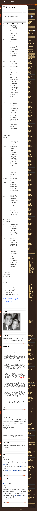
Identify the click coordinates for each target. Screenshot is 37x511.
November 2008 (30, 234)
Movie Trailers (30, 392)
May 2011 (30, 209)
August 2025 (30, 67)
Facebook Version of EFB (31, 358)
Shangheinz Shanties (31, 429)
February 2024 (30, 82)
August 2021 (30, 107)
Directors (30, 349)
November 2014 (30, 174)
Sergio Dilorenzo (31, 320)
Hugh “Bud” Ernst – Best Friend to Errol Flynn (13, 23)
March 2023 (30, 91)
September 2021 (30, 106)
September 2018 (30, 136)
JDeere (30, 298)
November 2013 (30, 184)
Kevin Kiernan (31, 302)
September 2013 (30, 186)
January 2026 (30, 63)
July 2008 (30, 237)
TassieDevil (31, 322)
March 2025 (30, 71)
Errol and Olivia (30, 464)
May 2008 (30, 239)
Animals (30, 256)
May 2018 (30, 139)
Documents (30, 351)
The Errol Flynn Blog (7, 1)
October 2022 (30, 95)
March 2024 (30, 81)
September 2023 (30, 86)
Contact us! (30, 22)
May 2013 (30, 189)
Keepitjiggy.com (30, 478)
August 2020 (30, 117)
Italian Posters (31, 416)
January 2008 (30, 242)
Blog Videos (30, 334)
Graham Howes (31, 292)
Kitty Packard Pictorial (31, 479)
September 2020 (30, 116)
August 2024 (30, 77)
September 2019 (30, 126)
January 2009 (30, 232)
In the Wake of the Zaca (31, 477)
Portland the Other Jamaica (9, 7)
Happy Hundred (30, 41)
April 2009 (30, 230)
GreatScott (31, 293)
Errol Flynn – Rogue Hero (31, 466)
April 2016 (30, 160)
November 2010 (30, 214)
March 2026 (30, 61)
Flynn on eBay (30, 368)
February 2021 (30, 112)
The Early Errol (30, 434)
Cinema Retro (30, 455)
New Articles (30, 394)
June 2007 (30, 248)
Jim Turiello (31, 299)
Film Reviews (30, 363)
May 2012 (30, 199)
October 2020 (30, 115)
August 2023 (30, 87)
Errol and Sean (6, 311)
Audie (30, 265)
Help (29, 23)
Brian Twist (31, 273)
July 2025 (30, 68)
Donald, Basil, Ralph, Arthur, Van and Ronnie (13, 412)
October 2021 (30, 105)
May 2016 (30, 159)
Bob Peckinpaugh (32, 269)
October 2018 (30, 135)
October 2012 (30, 195)
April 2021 (30, 110)
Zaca (29, 440)
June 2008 (30, 238)
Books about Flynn (6, 343)
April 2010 (30, 220)
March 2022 (30, 101)
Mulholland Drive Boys (31, 393)
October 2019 (30, 125)
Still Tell (33, 32)
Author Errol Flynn (31, 258)
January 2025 (30, 73)
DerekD (30, 285)
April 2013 (30, 190)
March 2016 (30, 161)
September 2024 (30, 76)
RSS (36, 5)
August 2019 (30, 127)
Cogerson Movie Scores (31, 456)
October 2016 (30, 155)
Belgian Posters (31, 403)
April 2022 (30, 100)
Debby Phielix (31, 282)
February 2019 (30, 132)
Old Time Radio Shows (31, 398)
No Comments (24, 409)
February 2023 (30, 92)
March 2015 (30, 171)
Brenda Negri (31, 272)
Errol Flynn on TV (31, 354)
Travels (30, 437)
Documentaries (30, 350)
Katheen (31, 301)
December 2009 (30, 223)
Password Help (30, 400)
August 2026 (30, 58)
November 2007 (30, 244)
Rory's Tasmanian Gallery (31, 428)
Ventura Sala (31, 331)
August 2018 (30, 137)
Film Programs (30, 362)
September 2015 (30, 166)
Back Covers (32, 406)
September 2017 (30, 146)
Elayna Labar (31, 288)
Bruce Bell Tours (30, 452)
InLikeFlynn (31, 296)
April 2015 (30, 170)
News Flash (31, 417)
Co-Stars (6, 409)
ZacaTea (30, 501)
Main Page (9, 343)
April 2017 (30, 150)
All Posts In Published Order (31, 55)
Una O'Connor (6, 346)
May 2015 (30, 169)
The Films (32, 326)
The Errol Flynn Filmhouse (32, 494)
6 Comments (24, 343)
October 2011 (30, 205)
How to (29, 378)
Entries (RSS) (17, 509)
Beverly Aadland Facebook (32, 450)
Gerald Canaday (31, 291)
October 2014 (30, 175)
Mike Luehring (30, 391)
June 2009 (30, 228)
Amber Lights (31, 263)
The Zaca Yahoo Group (31, 497)
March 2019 (30, 131)
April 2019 (30, 130)
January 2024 (30, 83)
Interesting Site (6, 14)
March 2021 (30, 111)
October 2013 (30, 185)
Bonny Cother (31, 271)
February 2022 (30, 102)
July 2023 (30, 88)
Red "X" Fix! (30, 425)
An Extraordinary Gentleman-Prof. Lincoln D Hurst (32, 445)
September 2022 (30, 96)
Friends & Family (8, 475)
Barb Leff (31, 266)
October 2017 (30, 145)
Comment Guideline (31, 345)
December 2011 (30, 203)
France (31, 407)
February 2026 (30, 62)
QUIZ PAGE (30, 423)
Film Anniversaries (31, 359)
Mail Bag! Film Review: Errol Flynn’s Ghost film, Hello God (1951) (31, 46)
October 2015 (30, 165)
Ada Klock (31, 261)
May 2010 (30, 219)
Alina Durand (31, 262)
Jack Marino (31, 297)
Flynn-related (30, 369)
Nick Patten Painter (31, 483)
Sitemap (31, 21)
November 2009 (30, 224)
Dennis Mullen (31, 284)
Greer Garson (6, 442)
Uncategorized (30, 438)
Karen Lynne (31, 300)
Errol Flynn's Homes (31, 355)
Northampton (30, 397)
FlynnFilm (31, 290)
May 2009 (30, 229)
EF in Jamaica (31, 404)
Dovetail (31, 287)
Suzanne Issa (31, 321)
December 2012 (30, 193)
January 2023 (30, 93)
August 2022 (30, 97)
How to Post (30, 381)
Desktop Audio (30, 348)
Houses (30, 377)
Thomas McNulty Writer (31, 498)
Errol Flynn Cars (30, 353)
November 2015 (30, 164)
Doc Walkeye (31, 286)
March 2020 (30, 121)
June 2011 (30, 208)
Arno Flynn (31, 264)
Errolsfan (31, 289)
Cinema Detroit (30, 454)
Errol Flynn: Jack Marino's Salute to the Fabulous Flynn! (31, 470)
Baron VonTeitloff (31, 267)
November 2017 (30, 144)
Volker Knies (31, 332)
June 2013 (30, 188)
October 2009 (30, 225)
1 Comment (25, 502)
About (29, 20)
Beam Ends (31, 402)
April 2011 (30, 210)
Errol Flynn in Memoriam (31, 467)
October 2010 (30, 215)
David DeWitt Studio (31, 459)
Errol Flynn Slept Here (31, 468)
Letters (29, 388)
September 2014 (30, 176)
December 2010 (30, 213)
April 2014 (30, 180)
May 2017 (30, 149)
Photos (29, 401)
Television (30, 433)
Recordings (30, 424)
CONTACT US (30, 346)
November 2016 (30, 154)
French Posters (31, 414)
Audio (29, 257)
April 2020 (30, 120)
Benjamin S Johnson (32, 268)
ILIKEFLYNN (31, 295)
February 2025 (30, 72)
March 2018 (30, 141)
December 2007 (30, 243)
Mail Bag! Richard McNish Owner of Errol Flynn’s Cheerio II (31, 40)
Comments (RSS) (20, 509)
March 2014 (30, 181)
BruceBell (31, 274)
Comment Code (30, 344)
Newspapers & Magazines (31, 396)
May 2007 (30, 249)
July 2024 (30, 78)
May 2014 (30, 179)
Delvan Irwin (31, 283)
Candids (30, 340)
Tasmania (30, 432)
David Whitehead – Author (31, 460)
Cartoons (30, 341)
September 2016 (30, 156)
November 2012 (30, 194)
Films (29, 364)
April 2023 (30, 90)
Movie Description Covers (33, 409)
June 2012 (30, 198)
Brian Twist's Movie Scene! (32, 451)
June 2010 (30, 218)
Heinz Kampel (31, 294)
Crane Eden (5, 335)
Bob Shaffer (31, 270)
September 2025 (30, 66)
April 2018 (30, 140)
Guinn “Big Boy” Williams (8, 478)
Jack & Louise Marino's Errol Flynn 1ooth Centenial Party (32, 385)
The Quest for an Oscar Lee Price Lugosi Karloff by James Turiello (32, 50)
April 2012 (30, 200)
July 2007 (30, 247)
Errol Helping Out (31, 357)
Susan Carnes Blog (31, 490)
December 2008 (30, 233)
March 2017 (30, 151)
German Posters (31, 415)
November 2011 (30, 204)
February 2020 (30, 122)
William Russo (31, 333)
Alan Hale (5, 454)
